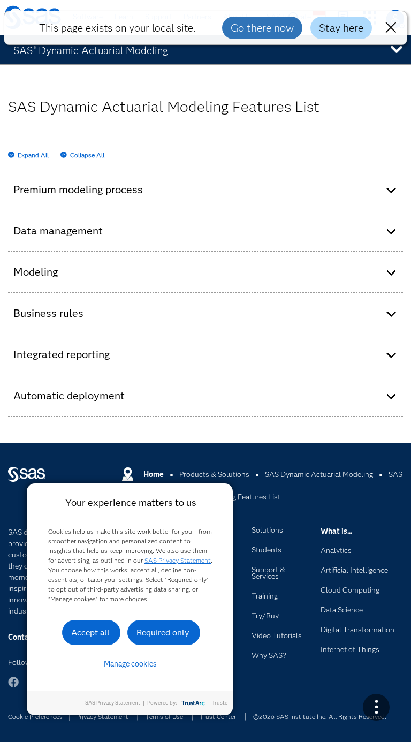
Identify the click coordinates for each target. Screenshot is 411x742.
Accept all (90, 632)
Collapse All (87, 155)
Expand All (33, 155)
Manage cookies (130, 664)
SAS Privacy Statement (177, 560)
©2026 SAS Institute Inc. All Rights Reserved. (319, 717)
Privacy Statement (102, 717)
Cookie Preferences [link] (35, 717)
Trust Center (218, 717)
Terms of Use (164, 717)
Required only (162, 632)
